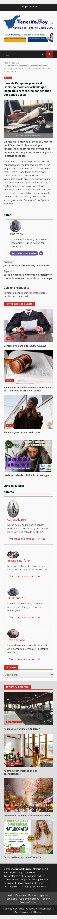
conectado (34, 292)
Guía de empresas (14, 722)
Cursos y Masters (24, 883)
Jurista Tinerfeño (18, 561)
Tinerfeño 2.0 (18, 234)
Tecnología (11, 898)
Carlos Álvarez (16, 520)
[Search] (43, 54)
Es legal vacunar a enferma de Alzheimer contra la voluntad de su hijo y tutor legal (28, 275)
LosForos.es (29, 872)
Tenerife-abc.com (13, 879)
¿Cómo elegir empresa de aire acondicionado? (28, 750)
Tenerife (46, 898)
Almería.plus (39, 869)
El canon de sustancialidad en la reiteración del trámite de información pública (28, 367)
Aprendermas (39, 886)
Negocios (10, 808)
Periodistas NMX (33, 876)
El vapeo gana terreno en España (28, 412)
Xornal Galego (21, 886)
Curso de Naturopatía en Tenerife (28, 837)
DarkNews (20, 912)
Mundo (32, 895)
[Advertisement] (28, 36)
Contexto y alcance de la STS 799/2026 (28, 325)
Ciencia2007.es (12, 872)
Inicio (10, 895)
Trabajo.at (31, 879)
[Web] (39, 539)
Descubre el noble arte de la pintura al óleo (28, 795)
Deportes (20, 895)
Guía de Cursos (13, 850)
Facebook (49, 54)
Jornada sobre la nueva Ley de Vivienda (26, 263)
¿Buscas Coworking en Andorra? (28, 708)
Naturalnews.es (12, 876)
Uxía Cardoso (16, 640)
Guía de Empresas (29, 898)
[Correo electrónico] (41, 253)
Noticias (8, 78)
